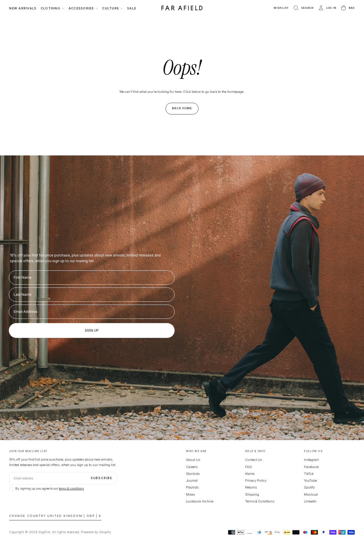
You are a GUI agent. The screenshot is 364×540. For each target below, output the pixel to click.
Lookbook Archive (199, 501)
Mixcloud (311, 494)
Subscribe (101, 478)
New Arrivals (22, 8)
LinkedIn (310, 501)
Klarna (250, 474)
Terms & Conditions (259, 501)
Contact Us (253, 460)
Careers (192, 467)
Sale (131, 8)
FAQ (248, 467)
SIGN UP (92, 330)
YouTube (310, 480)
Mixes (190, 494)
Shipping (252, 494)
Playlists (192, 487)
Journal (192, 480)
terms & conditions (71, 488)
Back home (182, 108)
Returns (251, 487)
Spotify (309, 487)
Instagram (311, 460)
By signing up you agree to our (49, 488)
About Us (193, 460)
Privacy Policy (255, 480)
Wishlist (281, 7)
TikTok (309, 474)
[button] (303, 8)
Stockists (193, 474)
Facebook (311, 467)
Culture (110, 8)
